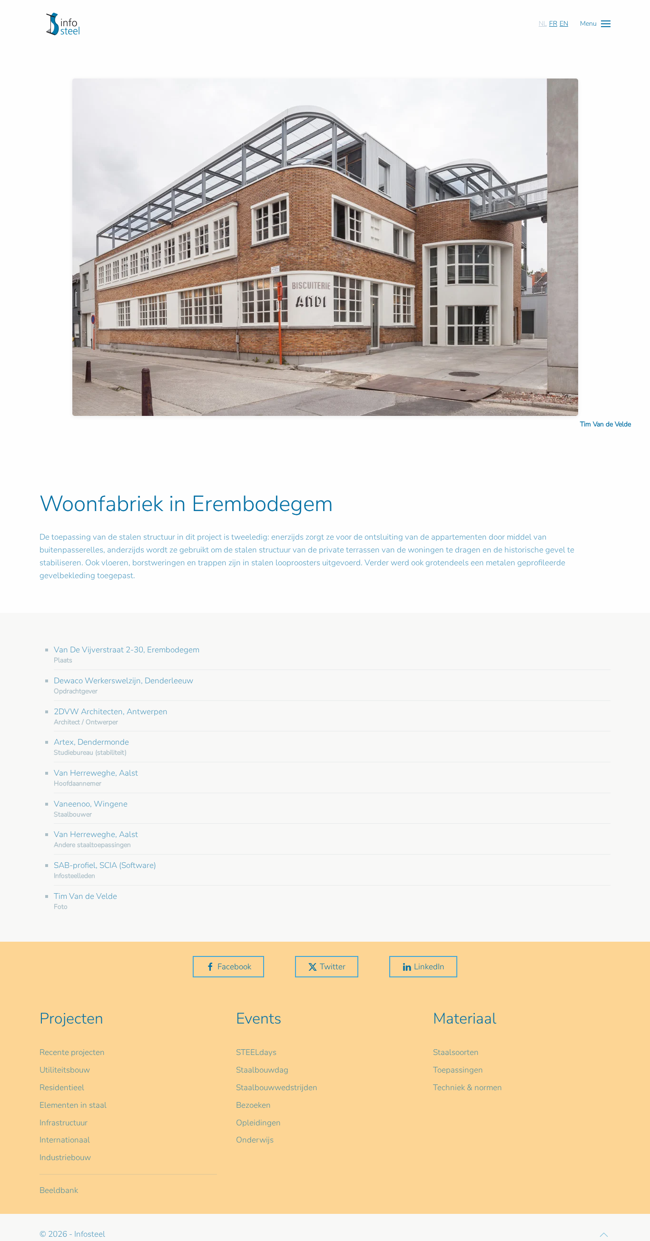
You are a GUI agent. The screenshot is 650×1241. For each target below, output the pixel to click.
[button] (595, 23)
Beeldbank (58, 1190)
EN (564, 23)
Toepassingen (458, 1069)
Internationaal (64, 1139)
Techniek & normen (467, 1087)
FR (553, 23)
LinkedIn (429, 966)
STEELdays (256, 1052)
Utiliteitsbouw (64, 1069)
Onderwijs (255, 1139)
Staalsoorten (456, 1052)
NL (543, 23)
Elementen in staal (73, 1105)
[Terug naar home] (62, 24)
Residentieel (61, 1087)
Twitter (332, 966)
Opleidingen (258, 1122)
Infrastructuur (63, 1122)
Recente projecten (72, 1052)
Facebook (234, 966)
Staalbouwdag (262, 1069)
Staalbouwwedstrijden (276, 1087)
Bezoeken (253, 1105)
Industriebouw (65, 1157)
